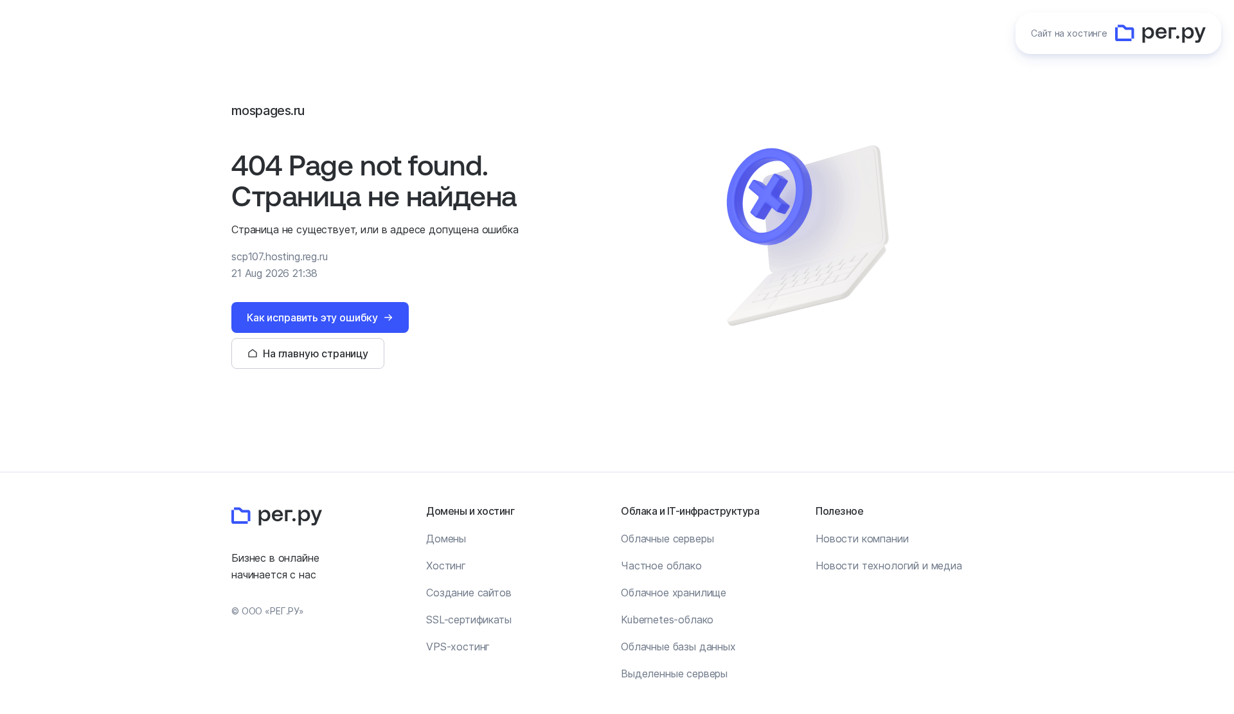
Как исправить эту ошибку (312, 317)
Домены (446, 538)
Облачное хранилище (673, 592)
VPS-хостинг (458, 646)
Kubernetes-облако (667, 619)
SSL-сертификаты (469, 619)
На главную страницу (315, 353)
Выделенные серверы (674, 673)
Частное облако (661, 565)
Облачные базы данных (678, 646)
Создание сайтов (469, 592)
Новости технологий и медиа (889, 565)
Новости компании (862, 538)
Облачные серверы (667, 538)
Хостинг (446, 565)
